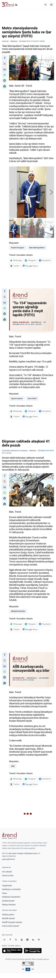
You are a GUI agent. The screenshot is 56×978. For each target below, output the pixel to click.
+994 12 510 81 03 (8, 856)
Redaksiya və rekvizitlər (11, 889)
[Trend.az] (9, 4)
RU (33, 969)
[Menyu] (51, 4)
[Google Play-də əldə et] (33, 950)
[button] (4, 58)
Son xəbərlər (7, 872)
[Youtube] (21, 939)
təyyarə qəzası (17, 398)
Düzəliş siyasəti (8, 901)
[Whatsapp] (4, 939)
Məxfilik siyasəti (8, 918)
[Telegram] (27, 939)
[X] (16, 939)
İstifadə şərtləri (8, 915)
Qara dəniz (32, 398)
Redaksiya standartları (11, 897)
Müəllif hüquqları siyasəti (12, 922)
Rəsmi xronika (7, 876)
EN (23, 969)
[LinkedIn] (33, 939)
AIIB (12, 766)
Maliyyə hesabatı (9, 905)
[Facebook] (10, 939)
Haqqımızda (7, 886)
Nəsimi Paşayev (17, 248)
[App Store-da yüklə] (12, 950)
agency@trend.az (8, 859)
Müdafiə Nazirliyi (18, 611)
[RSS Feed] (38, 939)
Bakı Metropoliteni (37, 248)
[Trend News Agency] (9, 835)
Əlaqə (4, 893)
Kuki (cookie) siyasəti (10, 926)
